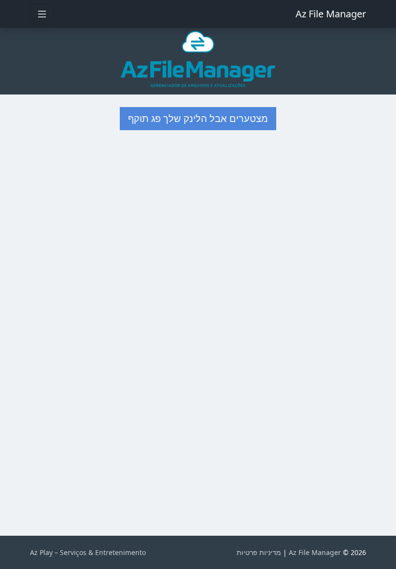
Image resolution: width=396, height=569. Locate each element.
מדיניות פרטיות (259, 552)
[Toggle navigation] (42, 14)
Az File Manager (331, 13)
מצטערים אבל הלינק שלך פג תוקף (198, 118)
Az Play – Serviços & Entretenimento (88, 552)
